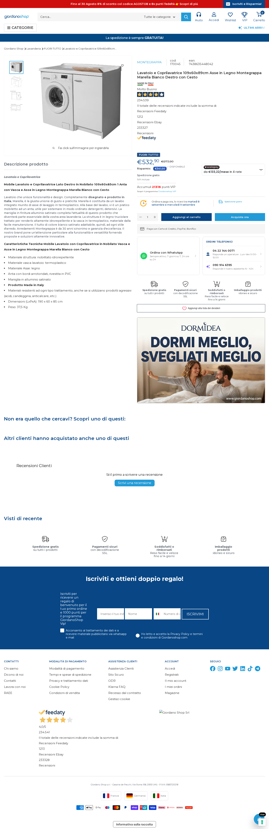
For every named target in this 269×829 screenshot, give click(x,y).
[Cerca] (186, 17)
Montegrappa (149, 62)
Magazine (172, 693)
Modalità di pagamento (66, 668)
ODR (112, 681)
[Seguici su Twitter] (235, 669)
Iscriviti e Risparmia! (247, 4)
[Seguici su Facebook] (212, 669)
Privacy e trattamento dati (68, 681)
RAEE (8, 693)
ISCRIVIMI (195, 614)
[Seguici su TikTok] (250, 669)
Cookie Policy (59, 687)
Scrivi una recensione (134, 483)
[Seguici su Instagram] (220, 669)
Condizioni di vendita (64, 693)
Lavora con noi (15, 687)
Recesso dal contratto (124, 693)
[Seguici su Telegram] (257, 669)
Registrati (172, 674)
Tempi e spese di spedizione (70, 674)
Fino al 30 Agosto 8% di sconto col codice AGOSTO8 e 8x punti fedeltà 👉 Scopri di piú (134, 4)
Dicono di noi (13, 674)
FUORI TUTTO (53, 48)
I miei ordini (173, 687)
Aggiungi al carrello (186, 217)
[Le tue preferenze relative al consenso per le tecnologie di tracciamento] (262, 822)
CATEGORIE (22, 28)
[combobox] (158, 613)
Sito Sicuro (116, 674)
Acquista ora (240, 217)
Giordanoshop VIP (167, 191)
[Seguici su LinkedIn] (242, 669)
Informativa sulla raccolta (134, 824)
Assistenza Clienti (121, 668)
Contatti (10, 681)
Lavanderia (34, 48)
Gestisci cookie (119, 699)
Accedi (170, 668)
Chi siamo (11, 668)
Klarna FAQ (116, 687)
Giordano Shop (14, 48)
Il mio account (175, 681)
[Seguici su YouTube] (227, 669)
